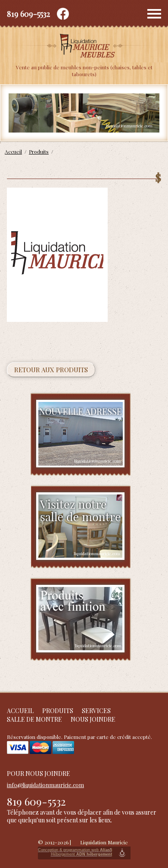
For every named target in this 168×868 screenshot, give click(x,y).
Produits (57, 711)
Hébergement (81, 854)
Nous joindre (93, 719)
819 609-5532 (28, 13)
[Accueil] (84, 46)
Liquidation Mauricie (104, 842)
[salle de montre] (81, 527)
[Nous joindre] (81, 434)
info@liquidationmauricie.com (45, 784)
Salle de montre (34, 719)
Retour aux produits (51, 369)
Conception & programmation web (75, 850)
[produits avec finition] (80, 619)
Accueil (20, 711)
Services (96, 711)
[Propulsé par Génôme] (122, 852)
